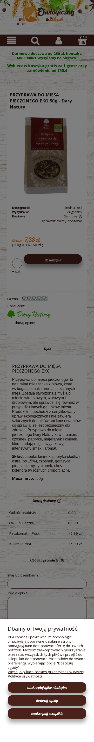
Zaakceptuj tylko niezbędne (47, 687)
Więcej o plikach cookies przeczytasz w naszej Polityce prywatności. (46, 673)
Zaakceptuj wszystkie (47, 713)
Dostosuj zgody (47, 700)
